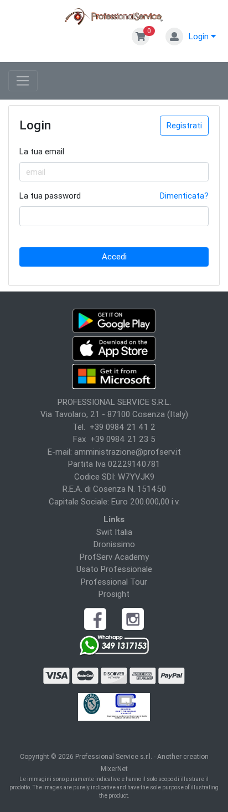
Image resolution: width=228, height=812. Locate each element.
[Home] (114, 16)
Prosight (114, 594)
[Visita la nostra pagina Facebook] (95, 618)
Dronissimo (114, 544)
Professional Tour (114, 581)
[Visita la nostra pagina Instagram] (133, 618)
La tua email (41, 151)
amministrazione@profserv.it (127, 451)
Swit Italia (114, 532)
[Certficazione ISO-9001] (114, 706)
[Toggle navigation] (23, 80)
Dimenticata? (184, 195)
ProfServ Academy (114, 556)
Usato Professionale (114, 569)
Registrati (184, 125)
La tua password (50, 195)
